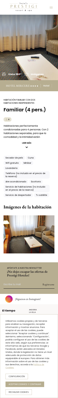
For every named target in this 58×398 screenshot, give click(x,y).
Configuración (17, 376)
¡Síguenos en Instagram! (28, 299)
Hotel (46, 85)
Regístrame (48, 284)
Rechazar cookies (19, 392)
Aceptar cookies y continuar (25, 384)
